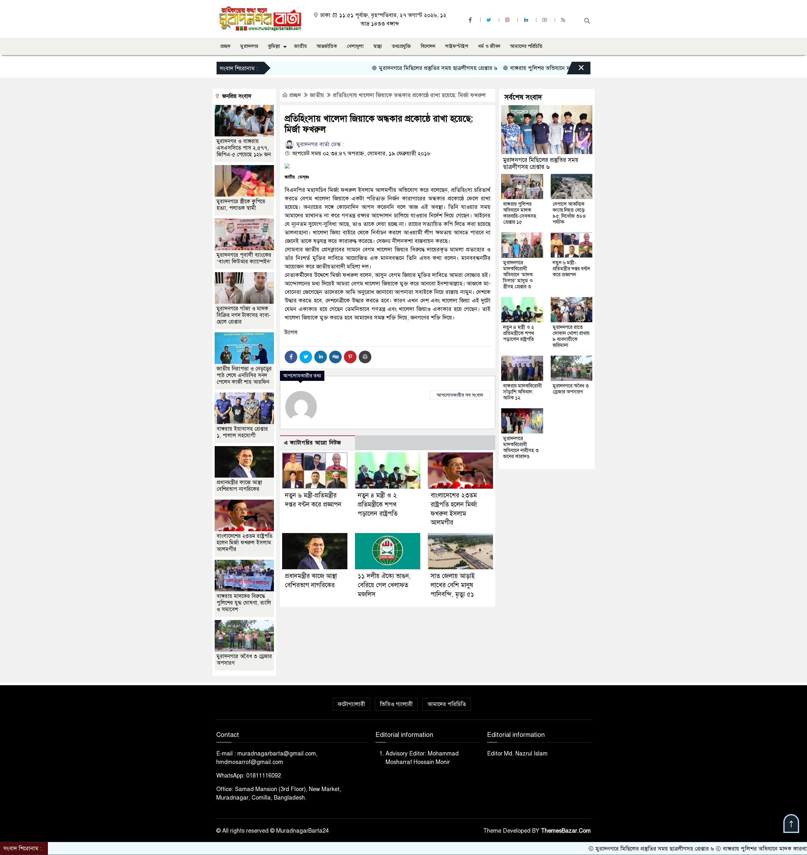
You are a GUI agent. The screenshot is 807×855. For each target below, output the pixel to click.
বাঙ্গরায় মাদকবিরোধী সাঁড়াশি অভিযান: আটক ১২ (522, 392)
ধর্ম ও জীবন (489, 46)
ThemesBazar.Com (566, 830)
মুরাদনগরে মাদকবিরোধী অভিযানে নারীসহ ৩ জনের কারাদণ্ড (521, 447)
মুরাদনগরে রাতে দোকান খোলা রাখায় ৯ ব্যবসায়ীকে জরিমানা (571, 336)
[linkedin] (527, 20)
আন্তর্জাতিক (326, 46)
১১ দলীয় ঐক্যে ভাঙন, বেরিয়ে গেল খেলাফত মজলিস (384, 585)
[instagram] (508, 20)
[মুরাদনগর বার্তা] (260, 18)
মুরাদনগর (249, 46)
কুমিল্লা (274, 46)
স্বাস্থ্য (377, 46)
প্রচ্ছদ (225, 46)
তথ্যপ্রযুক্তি (401, 46)
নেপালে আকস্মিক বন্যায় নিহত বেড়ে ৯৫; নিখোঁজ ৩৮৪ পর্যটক (569, 213)
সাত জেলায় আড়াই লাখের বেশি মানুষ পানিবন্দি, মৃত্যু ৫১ (453, 585)
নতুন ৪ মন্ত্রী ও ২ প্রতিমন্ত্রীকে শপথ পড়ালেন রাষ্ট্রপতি (378, 504)
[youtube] (545, 20)
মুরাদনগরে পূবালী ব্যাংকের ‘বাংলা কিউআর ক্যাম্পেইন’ (244, 258)
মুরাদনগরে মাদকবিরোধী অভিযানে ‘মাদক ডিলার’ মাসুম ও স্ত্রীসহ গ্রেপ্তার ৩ (518, 275)
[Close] (576, 69)
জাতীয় (300, 46)
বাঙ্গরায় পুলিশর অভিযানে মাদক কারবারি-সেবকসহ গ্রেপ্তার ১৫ (538, 68)
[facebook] (471, 20)
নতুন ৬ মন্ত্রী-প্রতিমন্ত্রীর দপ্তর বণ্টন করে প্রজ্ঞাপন (571, 269)
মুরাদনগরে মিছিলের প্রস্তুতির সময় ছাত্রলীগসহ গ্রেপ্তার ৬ (400, 68)
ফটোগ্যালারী (351, 704)
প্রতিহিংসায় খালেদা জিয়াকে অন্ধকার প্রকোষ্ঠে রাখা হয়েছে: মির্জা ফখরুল (409, 95)
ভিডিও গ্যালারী (396, 704)
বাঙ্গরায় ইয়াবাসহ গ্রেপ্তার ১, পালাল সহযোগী (242, 432)
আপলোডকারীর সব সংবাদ (460, 395)
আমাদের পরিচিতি (526, 46)
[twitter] (489, 20)
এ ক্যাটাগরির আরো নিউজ (312, 442)
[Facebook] (291, 357)
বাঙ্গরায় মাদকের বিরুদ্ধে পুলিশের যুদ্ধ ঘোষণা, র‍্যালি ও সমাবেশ (244, 603)
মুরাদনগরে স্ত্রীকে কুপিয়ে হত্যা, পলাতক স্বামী (241, 204)
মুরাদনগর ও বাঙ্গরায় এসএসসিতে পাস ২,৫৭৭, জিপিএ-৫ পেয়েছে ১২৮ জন (244, 148)
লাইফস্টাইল (456, 46)
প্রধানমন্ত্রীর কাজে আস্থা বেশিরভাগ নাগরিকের (239, 485)
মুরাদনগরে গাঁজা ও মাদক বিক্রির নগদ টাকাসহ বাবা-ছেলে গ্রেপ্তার (244, 315)
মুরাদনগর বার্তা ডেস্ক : (319, 144)
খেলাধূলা (355, 46)
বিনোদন (428, 46)
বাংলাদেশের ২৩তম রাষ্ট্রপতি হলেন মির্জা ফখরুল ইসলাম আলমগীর (244, 543)
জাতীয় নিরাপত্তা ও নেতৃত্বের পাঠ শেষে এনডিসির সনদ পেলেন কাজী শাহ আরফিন (244, 375)
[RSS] (564, 20)
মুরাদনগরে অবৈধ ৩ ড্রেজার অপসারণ (571, 389)
